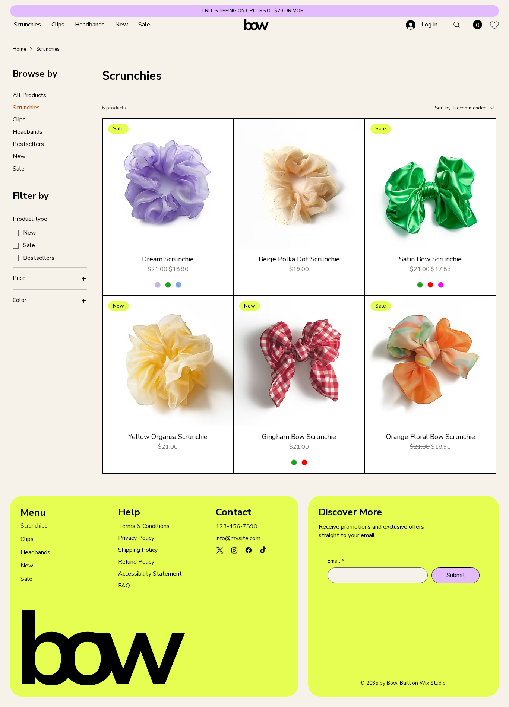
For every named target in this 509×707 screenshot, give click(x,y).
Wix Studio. (433, 683)
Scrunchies (34, 526)
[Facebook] (248, 550)
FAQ (124, 586)
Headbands (35, 552)
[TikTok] (263, 550)
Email (336, 560)
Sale (26, 579)
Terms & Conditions (144, 526)
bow (254, 25)
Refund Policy (136, 562)
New (26, 565)
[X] (220, 550)
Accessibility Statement (150, 574)
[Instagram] (234, 550)
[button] (477, 24)
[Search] (457, 25)
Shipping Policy (138, 550)
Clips (27, 539)
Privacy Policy (136, 538)
